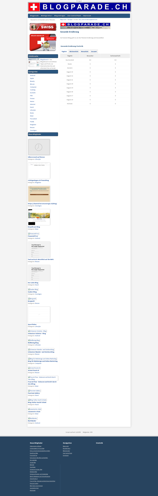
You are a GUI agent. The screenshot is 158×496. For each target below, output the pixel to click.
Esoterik (32, 93)
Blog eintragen (59, 16)
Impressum (87, 16)
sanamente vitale (34, 488)
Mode (32, 113)
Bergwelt (32, 465)
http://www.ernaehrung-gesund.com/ (88, 19)
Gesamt (94, 51)
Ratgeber (33, 125)
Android (32, 75)
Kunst (32, 107)
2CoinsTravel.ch (34, 478)
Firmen (32, 98)
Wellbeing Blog (33, 472)
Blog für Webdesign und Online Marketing (40, 476)
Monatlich (84, 51)
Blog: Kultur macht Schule (36, 486)
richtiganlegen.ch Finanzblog (37, 448)
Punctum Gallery (34, 483)
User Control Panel (74, 16)
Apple (32, 78)
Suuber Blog (33, 462)
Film (31, 96)
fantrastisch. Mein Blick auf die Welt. (39, 458)
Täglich (64, 51)
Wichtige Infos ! (46, 16)
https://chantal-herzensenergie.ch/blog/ (40, 451)
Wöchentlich (74, 51)
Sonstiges (33, 130)
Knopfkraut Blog (34, 453)
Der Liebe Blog (33, 460)
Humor (32, 101)
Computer (33, 87)
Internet (32, 104)
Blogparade (34, 16)
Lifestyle (33, 110)
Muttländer (32, 490)
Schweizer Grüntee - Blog (36, 469)
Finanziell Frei (33, 455)
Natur (32, 116)
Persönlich (33, 119)
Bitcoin (32, 84)
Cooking (32, 90)
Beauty (32, 81)
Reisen (32, 127)
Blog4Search (44, 59)
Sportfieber (32, 467)
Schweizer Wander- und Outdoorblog (39, 474)
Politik (32, 122)
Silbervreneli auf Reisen (35, 446)
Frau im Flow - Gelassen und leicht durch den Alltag (42, 481)
